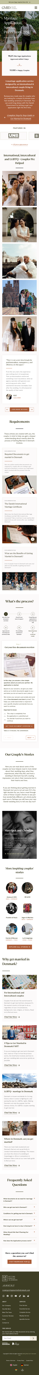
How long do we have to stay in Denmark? (17, 1226)
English (15, 1365)
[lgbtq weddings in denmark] (16, 1370)
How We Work (6, 1309)
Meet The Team (7, 1312)
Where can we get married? (13, 1220)
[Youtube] (16, 1296)
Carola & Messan (12, 938)
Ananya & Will (12, 897)
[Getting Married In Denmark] (9, 7)
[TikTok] (20, 1296)
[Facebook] (7, 1296)
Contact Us (5, 1323)
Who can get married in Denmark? (15, 1207)
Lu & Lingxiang (27, 938)
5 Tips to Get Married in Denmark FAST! (15, 1045)
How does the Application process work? (17, 1241)
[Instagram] (12, 1296)
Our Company (6, 1305)
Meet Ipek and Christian (19, 830)
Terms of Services (10, 1360)
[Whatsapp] (3, 1296)
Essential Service (25, 1309)
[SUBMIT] (33, 1338)
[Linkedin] (24, 1296)
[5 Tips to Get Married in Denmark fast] (19, 1032)
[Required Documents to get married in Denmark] (32, 489)
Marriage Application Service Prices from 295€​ (17, 25)
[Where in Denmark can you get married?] (19, 1128)
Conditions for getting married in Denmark (18, 1213)
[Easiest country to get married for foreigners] (19, 982)
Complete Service (25, 1312)
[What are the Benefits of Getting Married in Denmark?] (32, 586)
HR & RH (27, 897)
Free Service (23, 1305)
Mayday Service (24, 1316)
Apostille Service (25, 1319)
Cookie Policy (29, 1360)
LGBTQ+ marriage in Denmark (18, 1091)
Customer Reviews (8, 1316)
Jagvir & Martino (27, 918)
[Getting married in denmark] (9, 1278)
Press (4, 1319)
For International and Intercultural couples (14, 994)
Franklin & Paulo (11, 918)
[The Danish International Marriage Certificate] (32, 539)
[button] (7, 410)
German (26, 1365)
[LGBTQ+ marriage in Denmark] (19, 1081)
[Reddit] (28, 1296)
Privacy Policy (20, 1360)
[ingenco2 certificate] (15, 1343)
